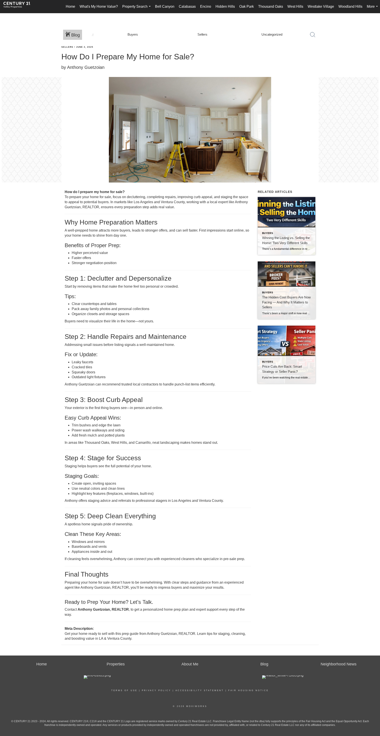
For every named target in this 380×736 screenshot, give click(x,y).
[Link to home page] (19, 6)
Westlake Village (321, 6)
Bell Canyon (164, 6)
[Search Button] (313, 35)
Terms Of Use (124, 690)
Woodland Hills (350, 6)
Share (373, 55)
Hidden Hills (225, 6)
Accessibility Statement (199, 690)
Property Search (137, 9)
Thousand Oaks (270, 6)
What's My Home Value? (99, 6)
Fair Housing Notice (248, 690)
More (373, 9)
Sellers (67, 47)
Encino (205, 6)
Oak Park (246, 6)
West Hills (295, 6)
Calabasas (187, 6)
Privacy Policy (156, 690)
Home (70, 6)
